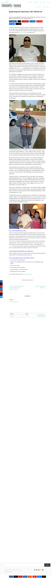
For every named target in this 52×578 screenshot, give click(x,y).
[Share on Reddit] (30, 577)
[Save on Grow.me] (44, 21)
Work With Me (9, 571)
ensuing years (20, 68)
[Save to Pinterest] (20, 577)
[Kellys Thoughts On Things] (11, 4)
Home (6, 569)
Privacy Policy (17, 569)
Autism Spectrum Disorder (27, 280)
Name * (12, 313)
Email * (27, 313)
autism (10, 246)
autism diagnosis (23, 32)
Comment (11, 299)
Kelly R (11, 13)
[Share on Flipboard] (1, 291)
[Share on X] (1, 284)
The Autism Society (27, 274)
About (10, 569)
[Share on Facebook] (11, 577)
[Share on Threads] (1, 294)
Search (47, 565)
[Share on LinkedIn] (1, 289)
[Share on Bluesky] (1, 296)
